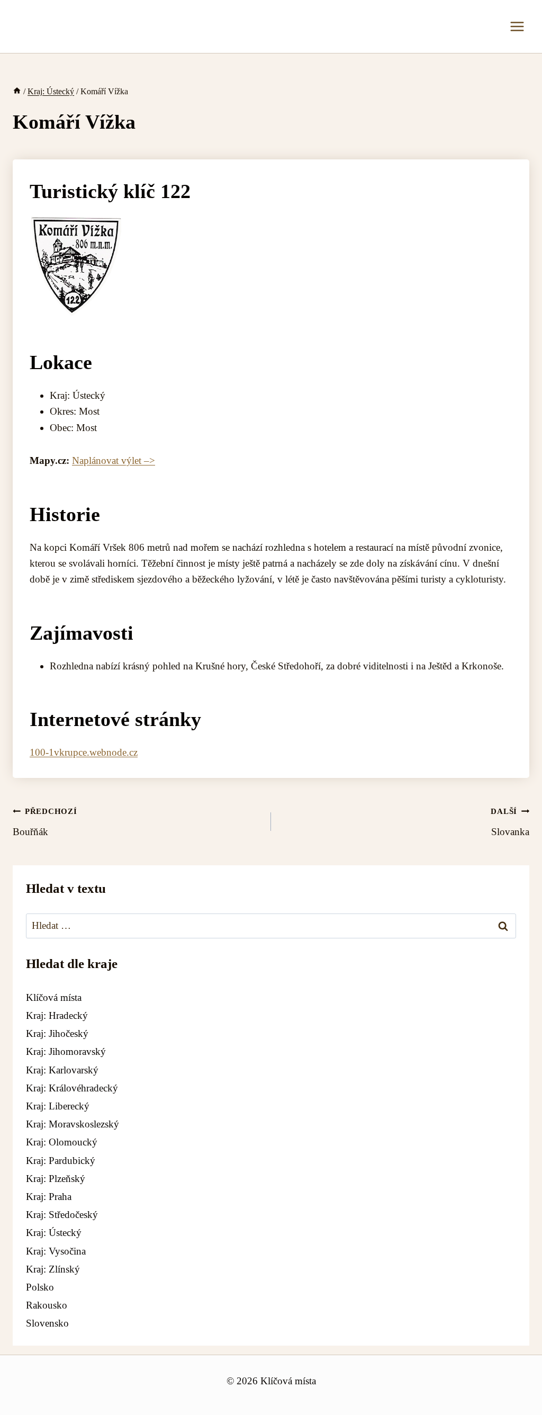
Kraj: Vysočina (56, 1251)
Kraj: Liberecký (57, 1106)
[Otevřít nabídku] (516, 26)
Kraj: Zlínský (53, 1269)
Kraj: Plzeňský (55, 1178)
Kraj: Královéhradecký (72, 1088)
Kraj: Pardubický (60, 1160)
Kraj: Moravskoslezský (72, 1124)
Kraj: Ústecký (54, 1232)
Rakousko (46, 1305)
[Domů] (17, 91)
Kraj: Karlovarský (62, 1070)
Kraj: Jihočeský (57, 1033)
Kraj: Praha (48, 1196)
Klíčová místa (54, 997)
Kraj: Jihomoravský (66, 1051)
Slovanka (510, 822)
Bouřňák (45, 822)
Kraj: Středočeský (62, 1214)
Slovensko (47, 1323)
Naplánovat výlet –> (113, 460)
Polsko (40, 1287)
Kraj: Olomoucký (61, 1142)
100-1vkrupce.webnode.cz (84, 752)
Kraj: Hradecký (57, 1015)
